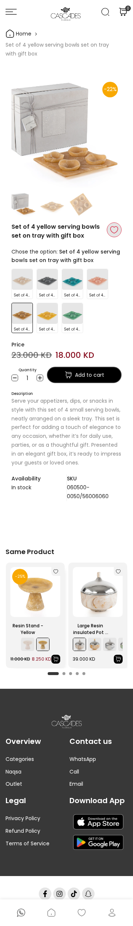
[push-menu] (11, 11)
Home (22, 33)
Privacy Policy (23, 818)
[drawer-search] (105, 11)
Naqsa (13, 771)
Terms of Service (28, 843)
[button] (114, 229)
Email (76, 784)
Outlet (14, 784)
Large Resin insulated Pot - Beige (90, 629)
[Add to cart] (55, 659)
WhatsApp (82, 759)
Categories (20, 759)
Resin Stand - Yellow (28, 629)
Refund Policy (23, 831)
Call (74, 771)
